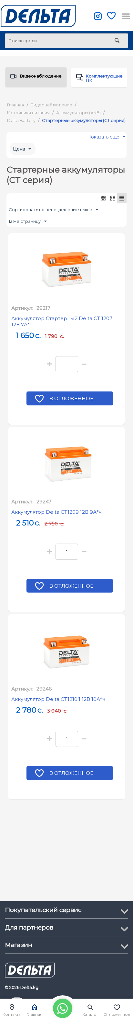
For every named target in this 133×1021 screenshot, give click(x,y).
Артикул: (22, 308)
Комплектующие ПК (104, 78)
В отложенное (71, 398)
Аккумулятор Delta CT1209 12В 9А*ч (56, 512)
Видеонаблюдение (41, 75)
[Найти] (117, 41)
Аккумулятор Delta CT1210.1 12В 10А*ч (58, 699)
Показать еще (103, 138)
